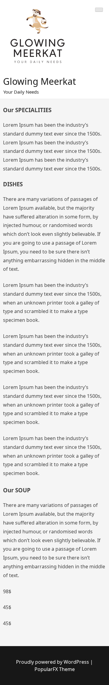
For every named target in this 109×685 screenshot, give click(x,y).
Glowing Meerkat (39, 81)
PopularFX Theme (55, 669)
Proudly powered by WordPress (53, 662)
